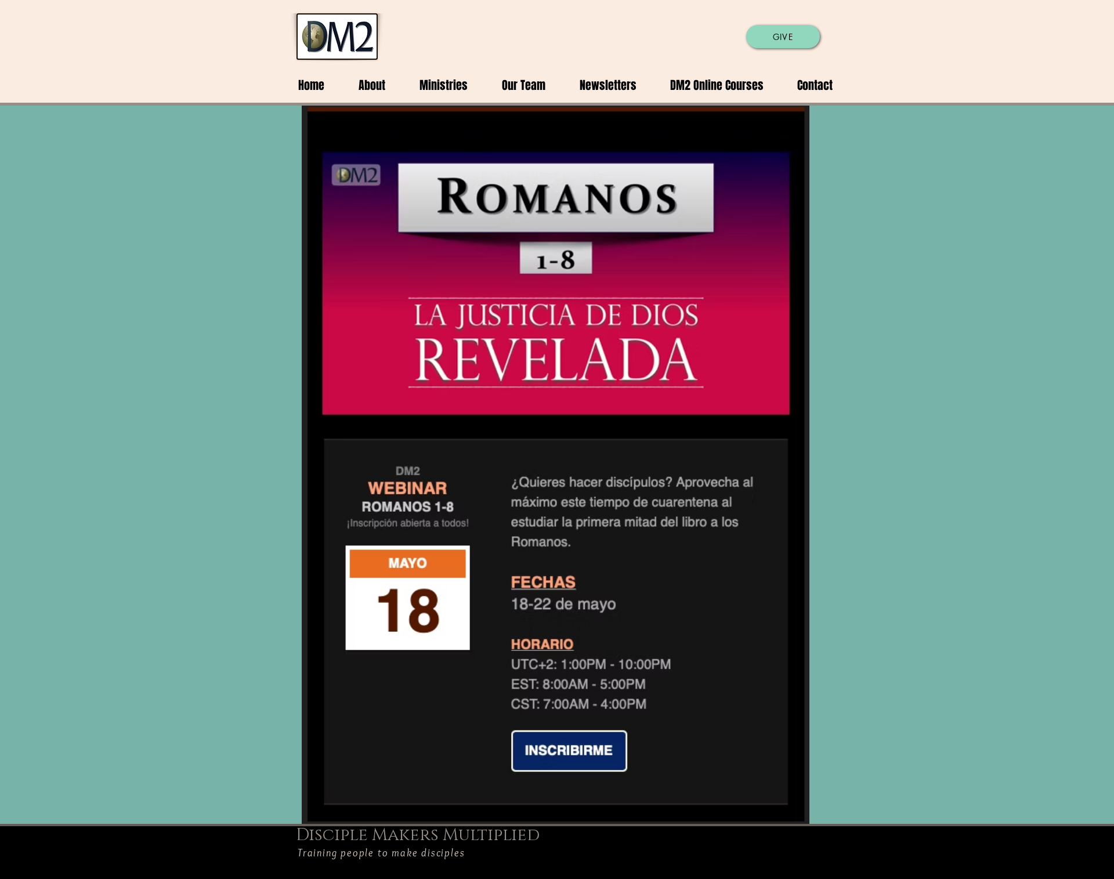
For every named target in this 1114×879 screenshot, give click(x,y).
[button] (363, 85)
